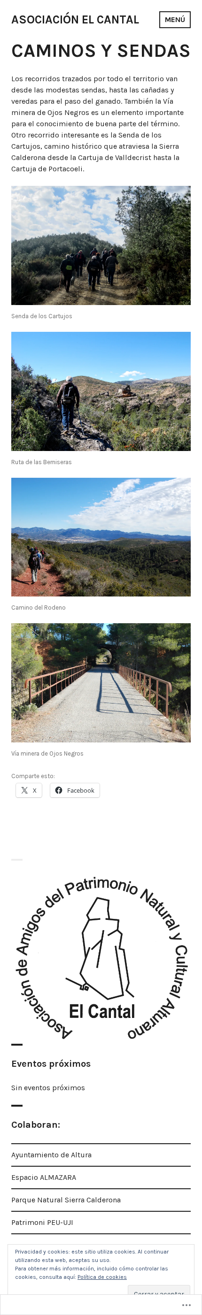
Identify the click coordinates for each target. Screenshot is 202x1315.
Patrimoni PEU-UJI (42, 1222)
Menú (175, 19)
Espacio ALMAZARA (43, 1177)
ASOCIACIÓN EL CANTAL (75, 19)
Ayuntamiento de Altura (51, 1154)
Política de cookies (102, 1277)
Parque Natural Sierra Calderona (66, 1199)
